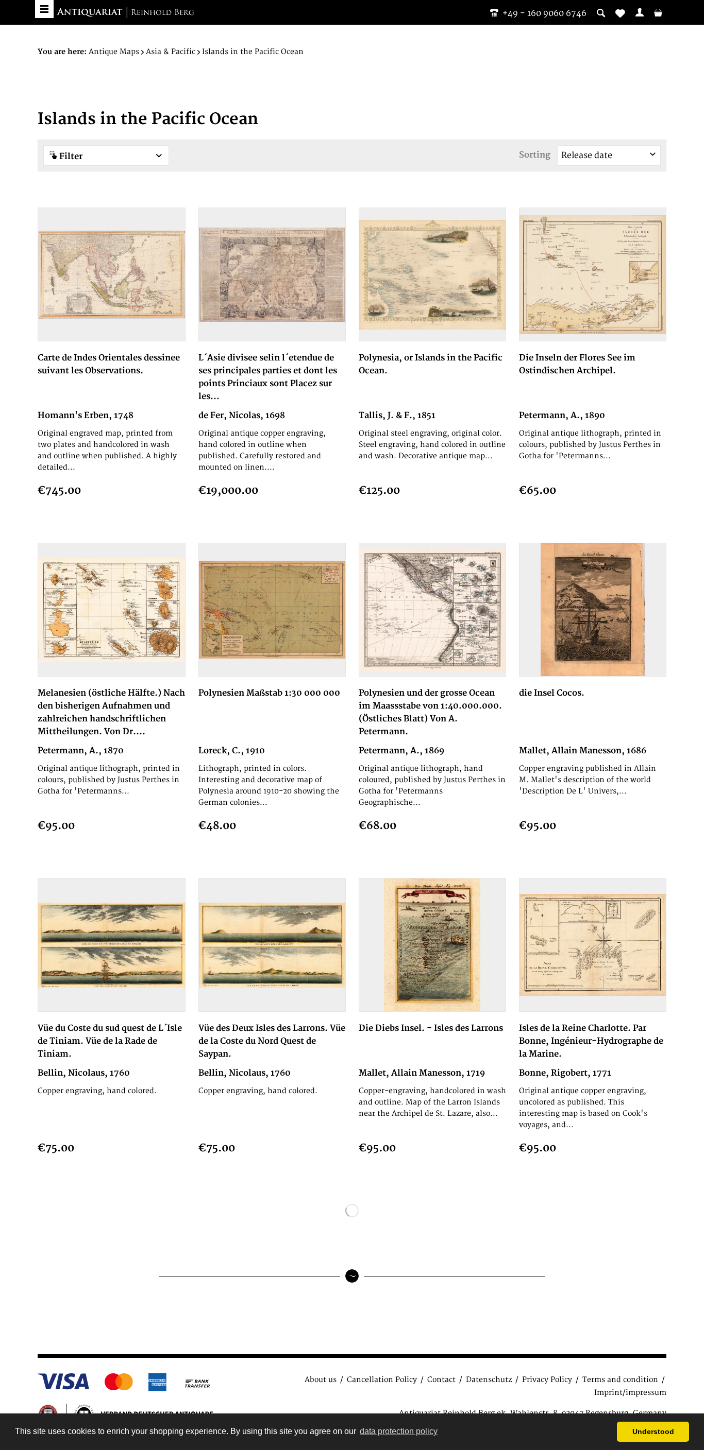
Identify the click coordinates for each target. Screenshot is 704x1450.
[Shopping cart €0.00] (658, 12)
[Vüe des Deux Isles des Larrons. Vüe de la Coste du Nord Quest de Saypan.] (272, 945)
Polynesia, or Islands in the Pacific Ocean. (430, 364)
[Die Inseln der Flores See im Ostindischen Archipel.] (592, 274)
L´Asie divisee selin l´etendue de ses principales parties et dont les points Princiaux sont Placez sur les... (267, 377)
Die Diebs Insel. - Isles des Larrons (431, 1028)
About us (321, 1379)
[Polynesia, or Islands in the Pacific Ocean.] (432, 274)
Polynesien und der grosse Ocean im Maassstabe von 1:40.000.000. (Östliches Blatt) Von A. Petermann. (430, 712)
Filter (69, 156)
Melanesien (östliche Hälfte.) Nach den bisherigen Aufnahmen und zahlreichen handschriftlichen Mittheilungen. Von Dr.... (111, 712)
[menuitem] (639, 12)
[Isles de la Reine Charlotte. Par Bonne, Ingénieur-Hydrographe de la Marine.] (592, 945)
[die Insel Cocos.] (592, 610)
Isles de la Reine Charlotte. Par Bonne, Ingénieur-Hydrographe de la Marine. (591, 1041)
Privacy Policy (547, 1379)
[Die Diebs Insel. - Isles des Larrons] (432, 945)
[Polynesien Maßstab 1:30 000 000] (272, 610)
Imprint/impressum (630, 1392)
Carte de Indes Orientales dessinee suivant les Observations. (109, 364)
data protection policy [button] (399, 1431)
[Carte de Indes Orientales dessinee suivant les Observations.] (111, 274)
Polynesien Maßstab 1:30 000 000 (269, 693)
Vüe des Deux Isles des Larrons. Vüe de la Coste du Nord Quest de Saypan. (271, 1041)
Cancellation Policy (382, 1379)
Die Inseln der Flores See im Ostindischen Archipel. (577, 364)
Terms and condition (620, 1379)
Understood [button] (653, 1431)
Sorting (534, 155)
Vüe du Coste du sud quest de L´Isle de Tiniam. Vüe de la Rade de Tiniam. (110, 1041)
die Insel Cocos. (551, 693)
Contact (441, 1379)
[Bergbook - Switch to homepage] (125, 13)
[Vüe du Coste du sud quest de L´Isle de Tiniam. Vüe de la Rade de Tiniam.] (111, 945)
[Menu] (44, 9)
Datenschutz (489, 1379)
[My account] (639, 12)
